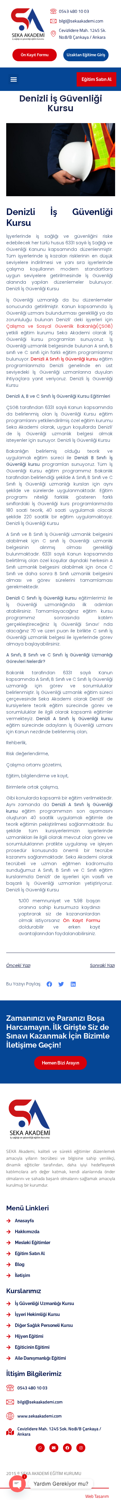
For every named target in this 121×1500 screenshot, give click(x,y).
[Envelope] (53, 1448)
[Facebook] (67, 1448)
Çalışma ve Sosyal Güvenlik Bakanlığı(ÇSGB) (59, 326)
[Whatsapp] (40, 1448)
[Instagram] (80, 1448)
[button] (13, 79)
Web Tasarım (97, 1496)
